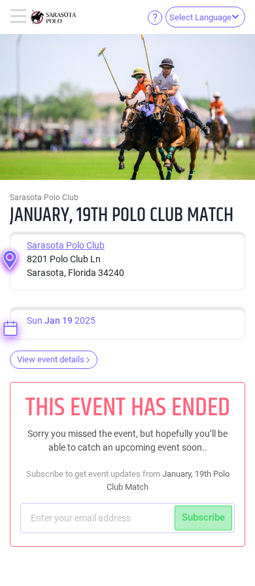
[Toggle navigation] (20, 17)
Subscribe (203, 517)
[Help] (155, 17)
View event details (50, 359)
